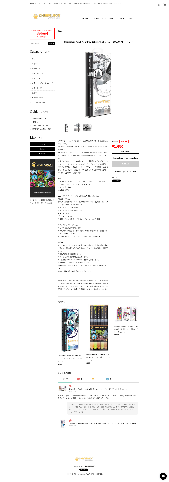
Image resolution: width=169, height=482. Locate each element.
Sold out (125, 164)
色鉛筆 (34, 93)
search (51, 43)
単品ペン (35, 64)
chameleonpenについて (40, 118)
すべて (65, 379)
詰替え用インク (37, 73)
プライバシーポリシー (40, 125)
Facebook (42, 153)
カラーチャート (37, 98)
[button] (109, 19)
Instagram (42, 144)
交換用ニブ (36, 68)
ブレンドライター (38, 102)
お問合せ (35, 122)
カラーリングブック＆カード (42, 83)
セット (34, 59)
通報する (114, 177)
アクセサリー (37, 78)
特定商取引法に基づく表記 (41, 129)
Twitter (42, 149)
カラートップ (37, 88)
